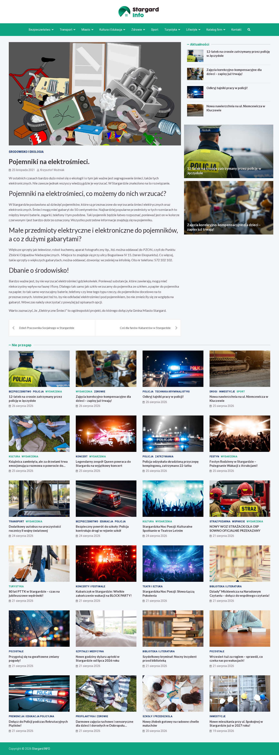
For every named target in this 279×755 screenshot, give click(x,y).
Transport (66, 29)
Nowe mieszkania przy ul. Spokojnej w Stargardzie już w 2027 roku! (236, 723)
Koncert (82, 456)
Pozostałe (16, 651)
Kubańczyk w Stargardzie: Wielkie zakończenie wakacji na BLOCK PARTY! (104, 593)
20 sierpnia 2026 (156, 731)
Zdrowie (136, 29)
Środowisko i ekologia (26, 151)
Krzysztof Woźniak (52, 170)
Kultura (14, 456)
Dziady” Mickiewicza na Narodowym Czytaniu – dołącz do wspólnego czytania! (240, 593)
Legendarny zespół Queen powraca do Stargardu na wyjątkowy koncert (103, 463)
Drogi (213, 391)
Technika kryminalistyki (172, 391)
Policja (38, 391)
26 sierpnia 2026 (22, 406)
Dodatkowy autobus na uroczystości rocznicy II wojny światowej (35, 528)
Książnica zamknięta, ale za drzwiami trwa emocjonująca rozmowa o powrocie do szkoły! (38, 465)
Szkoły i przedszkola (157, 716)
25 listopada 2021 (23, 170)
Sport (154, 29)
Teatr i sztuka (153, 586)
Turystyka (170, 29)
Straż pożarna (220, 521)
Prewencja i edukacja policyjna (31, 716)
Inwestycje (227, 391)
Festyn (214, 456)
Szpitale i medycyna (90, 651)
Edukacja (106, 521)
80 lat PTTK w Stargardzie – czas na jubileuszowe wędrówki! (34, 593)
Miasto (85, 29)
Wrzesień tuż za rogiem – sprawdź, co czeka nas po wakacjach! (236, 658)
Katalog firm (214, 29)
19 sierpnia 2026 (223, 731)
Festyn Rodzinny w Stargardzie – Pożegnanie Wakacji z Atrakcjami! (234, 463)
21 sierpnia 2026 (223, 535)
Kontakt (236, 29)
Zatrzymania (164, 456)
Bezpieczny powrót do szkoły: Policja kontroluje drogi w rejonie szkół (102, 528)
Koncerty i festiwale (90, 586)
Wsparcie (238, 521)
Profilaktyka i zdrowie (92, 716)
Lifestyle (191, 29)
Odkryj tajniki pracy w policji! (227, 88)
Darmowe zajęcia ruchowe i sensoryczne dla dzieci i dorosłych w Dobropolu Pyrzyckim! (104, 725)
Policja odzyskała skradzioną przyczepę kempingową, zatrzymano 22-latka (171, 463)
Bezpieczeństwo (39, 29)
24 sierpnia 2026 (22, 535)
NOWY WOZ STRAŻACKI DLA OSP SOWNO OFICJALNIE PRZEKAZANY (235, 528)
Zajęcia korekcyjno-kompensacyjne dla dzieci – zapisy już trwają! (234, 72)
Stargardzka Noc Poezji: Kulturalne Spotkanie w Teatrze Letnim (167, 528)
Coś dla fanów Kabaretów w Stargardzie (145, 327)
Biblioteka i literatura (226, 586)
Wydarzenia (53, 391)
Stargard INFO (41, 748)
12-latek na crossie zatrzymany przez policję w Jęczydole (35, 398)
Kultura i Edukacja (110, 29)
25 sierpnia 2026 (223, 406)
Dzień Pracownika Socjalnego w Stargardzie (46, 327)
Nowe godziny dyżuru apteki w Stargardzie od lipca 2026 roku (97, 658)
